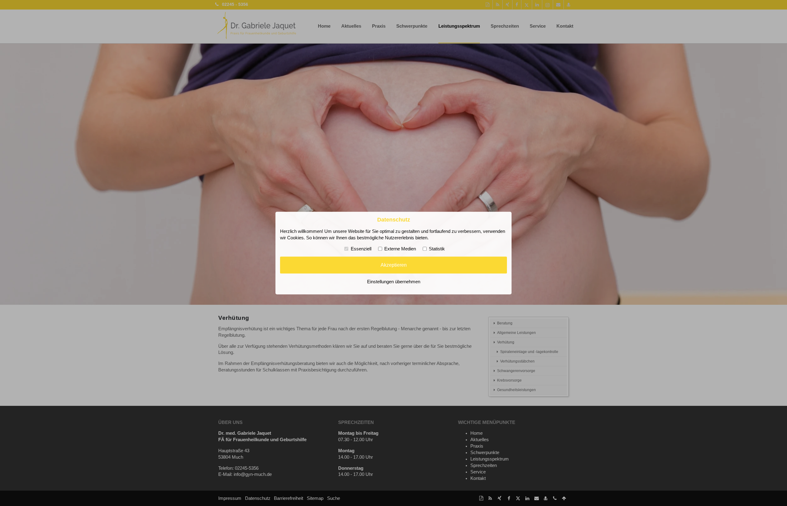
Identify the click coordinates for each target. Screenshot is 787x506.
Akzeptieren (394, 265)
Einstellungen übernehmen (393, 281)
